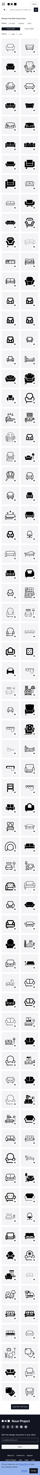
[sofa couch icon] (10, 47)
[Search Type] (5, 10)
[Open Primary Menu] (3, 4)
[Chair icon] (10, 456)
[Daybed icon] (10, 418)
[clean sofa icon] (10, 515)
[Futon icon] (10, 1080)
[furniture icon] (30, 340)
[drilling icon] (30, 1294)
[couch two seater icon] (30, 1275)
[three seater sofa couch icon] (10, 262)
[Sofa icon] (10, 301)
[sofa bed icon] (10, 944)
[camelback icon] (30, 593)
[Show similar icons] (15, 52)
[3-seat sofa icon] (30, 632)
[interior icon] (30, 866)
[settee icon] (30, 710)
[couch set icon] (30, 690)
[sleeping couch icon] (10, 749)
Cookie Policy (23, 1464)
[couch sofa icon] (30, 67)
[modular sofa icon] (30, 671)
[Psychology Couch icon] (10, 1138)
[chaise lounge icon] (30, 554)
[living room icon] (30, 320)
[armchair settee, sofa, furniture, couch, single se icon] (30, 281)
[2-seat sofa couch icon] (30, 242)
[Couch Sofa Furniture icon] (30, 223)
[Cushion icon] (30, 1353)
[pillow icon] (30, 651)
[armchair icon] (10, 437)
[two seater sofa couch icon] (30, 262)
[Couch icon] (10, 340)
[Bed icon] (30, 359)
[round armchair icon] (10, 846)
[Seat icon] (10, 534)
